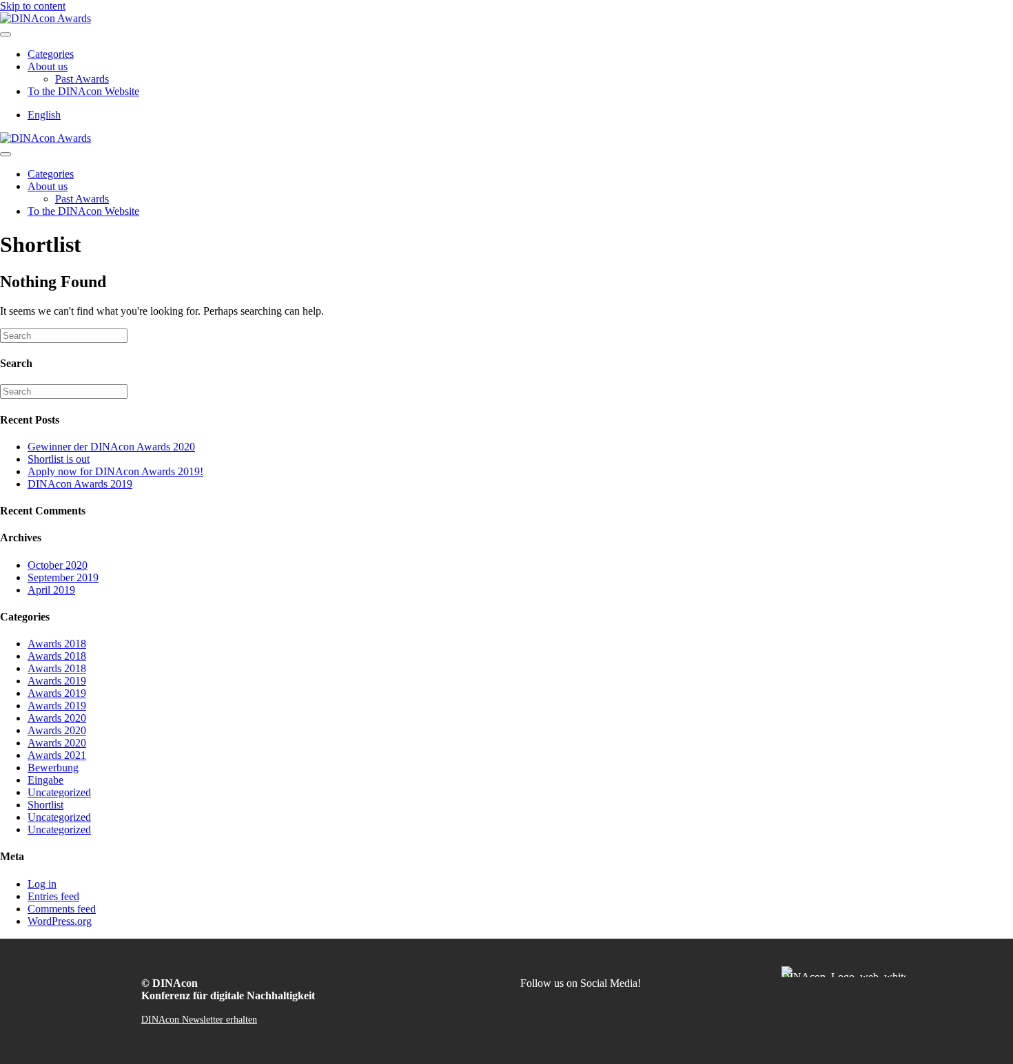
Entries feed (53, 896)
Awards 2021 (57, 755)
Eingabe (45, 780)
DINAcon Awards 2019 (80, 484)
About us (48, 66)
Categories (51, 54)
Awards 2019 (57, 681)
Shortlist (45, 805)
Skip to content (32, 6)
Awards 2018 (57, 643)
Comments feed (62, 909)
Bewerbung (53, 767)
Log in (42, 884)
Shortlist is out (59, 459)
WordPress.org (60, 921)
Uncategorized (59, 792)
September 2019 (63, 577)
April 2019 (51, 590)
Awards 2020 (57, 718)
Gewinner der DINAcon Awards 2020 (111, 446)
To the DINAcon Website (83, 91)
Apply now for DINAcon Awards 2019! (115, 471)
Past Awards (82, 79)
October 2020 (58, 565)
